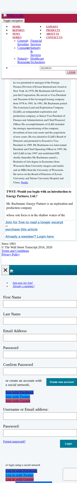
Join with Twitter (18, 397)
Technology (37, 62)
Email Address (15, 331)
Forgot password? (14, 441)
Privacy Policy (11, 254)
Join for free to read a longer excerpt (34, 222)
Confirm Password (18, 364)
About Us (52, 33)
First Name (12, 297)
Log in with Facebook (21, 471)
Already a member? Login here (30, 236)
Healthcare (37, 58)
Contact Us (54, 37)
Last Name (12, 314)
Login (71, 72)
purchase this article (21, 229)
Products (53, 30)
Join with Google (18, 401)
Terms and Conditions (15, 250)
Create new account (62, 382)
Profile (24, 182)
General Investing (23, 42)
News (16, 33)
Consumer (23, 48)
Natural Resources (23, 60)
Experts (52, 26)
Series (17, 37)
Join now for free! (23, 282)
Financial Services (36, 42)
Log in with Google (20, 479)
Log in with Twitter (20, 475)
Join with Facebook (20, 392)
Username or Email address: (26, 409)
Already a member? (24, 286)
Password (10, 347)
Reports (18, 30)
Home (16, 26)
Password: (11, 426)
